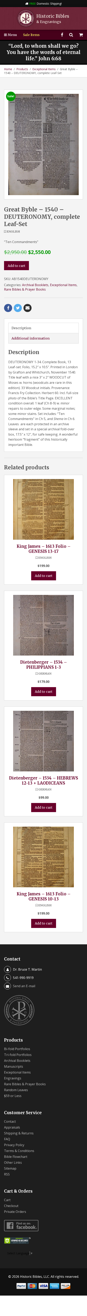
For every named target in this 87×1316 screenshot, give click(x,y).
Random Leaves (16, 1090)
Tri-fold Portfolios (18, 1055)
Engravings (12, 1078)
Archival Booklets (35, 285)
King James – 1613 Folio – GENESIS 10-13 (44, 896)
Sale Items (31, 35)
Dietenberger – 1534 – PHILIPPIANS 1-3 (43, 665)
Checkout (11, 1206)
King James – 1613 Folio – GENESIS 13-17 (44, 549)
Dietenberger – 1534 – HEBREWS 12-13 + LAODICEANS (43, 780)
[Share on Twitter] (18, 308)
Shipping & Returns (19, 1133)
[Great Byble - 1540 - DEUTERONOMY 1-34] (43, 144)
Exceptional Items (44, 69)
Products (22, 69)
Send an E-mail (24, 986)
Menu (12, 35)
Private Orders (15, 1211)
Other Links (13, 1162)
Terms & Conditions (19, 1151)
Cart (7, 1200)
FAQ (7, 1139)
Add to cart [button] (43, 576)
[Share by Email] (27, 308)
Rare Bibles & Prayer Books (25, 289)
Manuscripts (13, 1066)
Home (8, 69)
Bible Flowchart (15, 1156)
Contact (10, 1121)
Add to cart (16, 266)
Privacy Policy (14, 1145)
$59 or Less (12, 1096)
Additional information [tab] (31, 338)
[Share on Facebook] (8, 308)
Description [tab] (21, 328)
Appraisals (12, 1127)
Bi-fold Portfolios (17, 1049)
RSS (7, 1174)
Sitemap (10, 1168)
